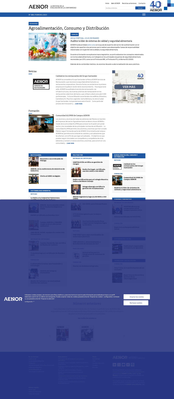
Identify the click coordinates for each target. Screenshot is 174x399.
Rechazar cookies (136, 303)
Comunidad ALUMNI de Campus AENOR (73, 116)
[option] (128, 86)
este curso (91, 45)
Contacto (142, 3)
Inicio (107, 3)
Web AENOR (115, 3)
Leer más (78, 103)
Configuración (30, 301)
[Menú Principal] (143, 14)
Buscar (140, 8)
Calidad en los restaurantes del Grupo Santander (76, 76)
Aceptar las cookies (137, 297)
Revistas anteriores (129, 3)
